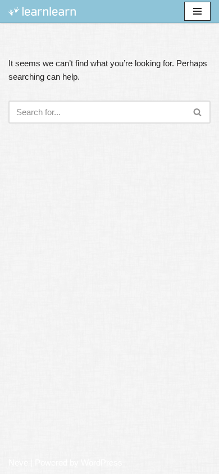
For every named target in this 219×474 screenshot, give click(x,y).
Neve (18, 462)
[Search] (198, 112)
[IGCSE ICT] (42, 11)
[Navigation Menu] (197, 11)
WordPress (101, 462)
